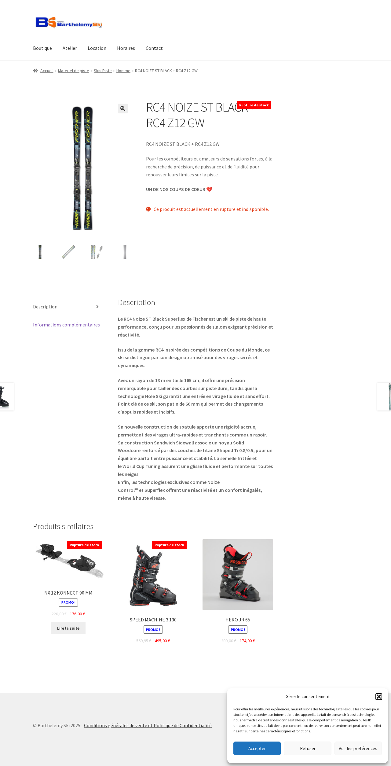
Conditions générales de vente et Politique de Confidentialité (148, 725)
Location (97, 48)
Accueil (46, 70)
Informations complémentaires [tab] (66, 325)
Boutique (42, 48)
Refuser (308, 748)
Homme (123, 70)
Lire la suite (68, 628)
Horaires (126, 48)
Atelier (70, 48)
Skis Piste (103, 70)
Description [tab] (45, 307)
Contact (154, 48)
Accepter (257, 748)
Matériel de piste (73, 70)
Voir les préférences (358, 748)
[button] (379, 697)
